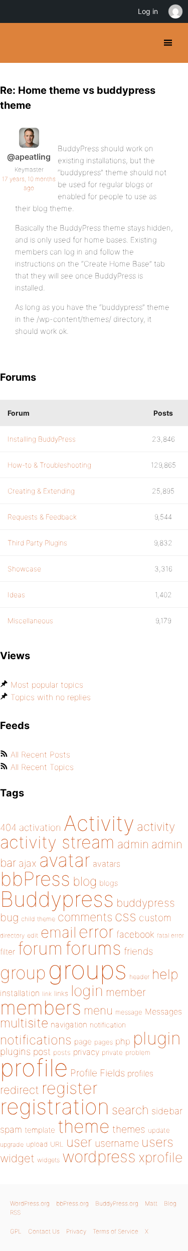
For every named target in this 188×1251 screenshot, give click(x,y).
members (40, 1007)
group (23, 973)
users (157, 1142)
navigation (69, 1024)
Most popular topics (47, 685)
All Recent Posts (40, 754)
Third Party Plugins (37, 542)
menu (98, 1010)
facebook (135, 934)
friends (138, 951)
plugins (15, 1051)
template (40, 1130)
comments (85, 917)
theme (84, 1126)
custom (155, 918)
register (70, 1088)
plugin (157, 1037)
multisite (24, 1022)
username (117, 1143)
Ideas (16, 594)
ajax (28, 863)
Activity (99, 823)
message (128, 1012)
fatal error (170, 935)
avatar (64, 860)
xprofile (160, 1157)
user (79, 1142)
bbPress (35, 878)
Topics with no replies (51, 697)
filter (7, 952)
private (112, 1052)
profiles (140, 1073)
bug (9, 917)
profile (34, 1067)
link (47, 994)
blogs (108, 883)
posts (62, 1052)
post (42, 1051)
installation (20, 993)
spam (11, 1129)
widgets (48, 1160)
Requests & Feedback (42, 516)
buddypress (145, 902)
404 (8, 827)
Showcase (24, 568)
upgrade (12, 1144)
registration (54, 1106)
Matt (151, 1203)
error (96, 932)
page (83, 1041)
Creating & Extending (41, 491)
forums (93, 948)
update (159, 1130)
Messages (163, 1011)
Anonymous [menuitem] (175, 11)
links (61, 993)
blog (85, 881)
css (125, 916)
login (87, 991)
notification (108, 1024)
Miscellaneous (30, 620)
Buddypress (57, 899)
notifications (36, 1039)
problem (137, 1052)
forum (40, 948)
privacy (86, 1052)
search (130, 1109)
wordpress (99, 1156)
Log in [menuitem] (148, 11)
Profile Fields (97, 1073)
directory (12, 935)
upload (37, 1144)
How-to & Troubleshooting (49, 465)
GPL (16, 1231)
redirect (19, 1089)
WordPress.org (30, 1203)
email (58, 932)
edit (32, 935)
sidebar (166, 1110)
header (139, 977)
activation (40, 827)
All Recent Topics (42, 767)
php (122, 1041)
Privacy (76, 1231)
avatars (106, 864)
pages (103, 1042)
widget (17, 1158)
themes (128, 1129)
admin (133, 844)
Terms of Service (115, 1231)
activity (156, 826)
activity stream (57, 842)
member (126, 992)
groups (87, 970)
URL (57, 1144)
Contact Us (44, 1231)
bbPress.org (72, 1203)
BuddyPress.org (16, 43)
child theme (38, 919)
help (165, 974)
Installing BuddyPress (42, 439)
